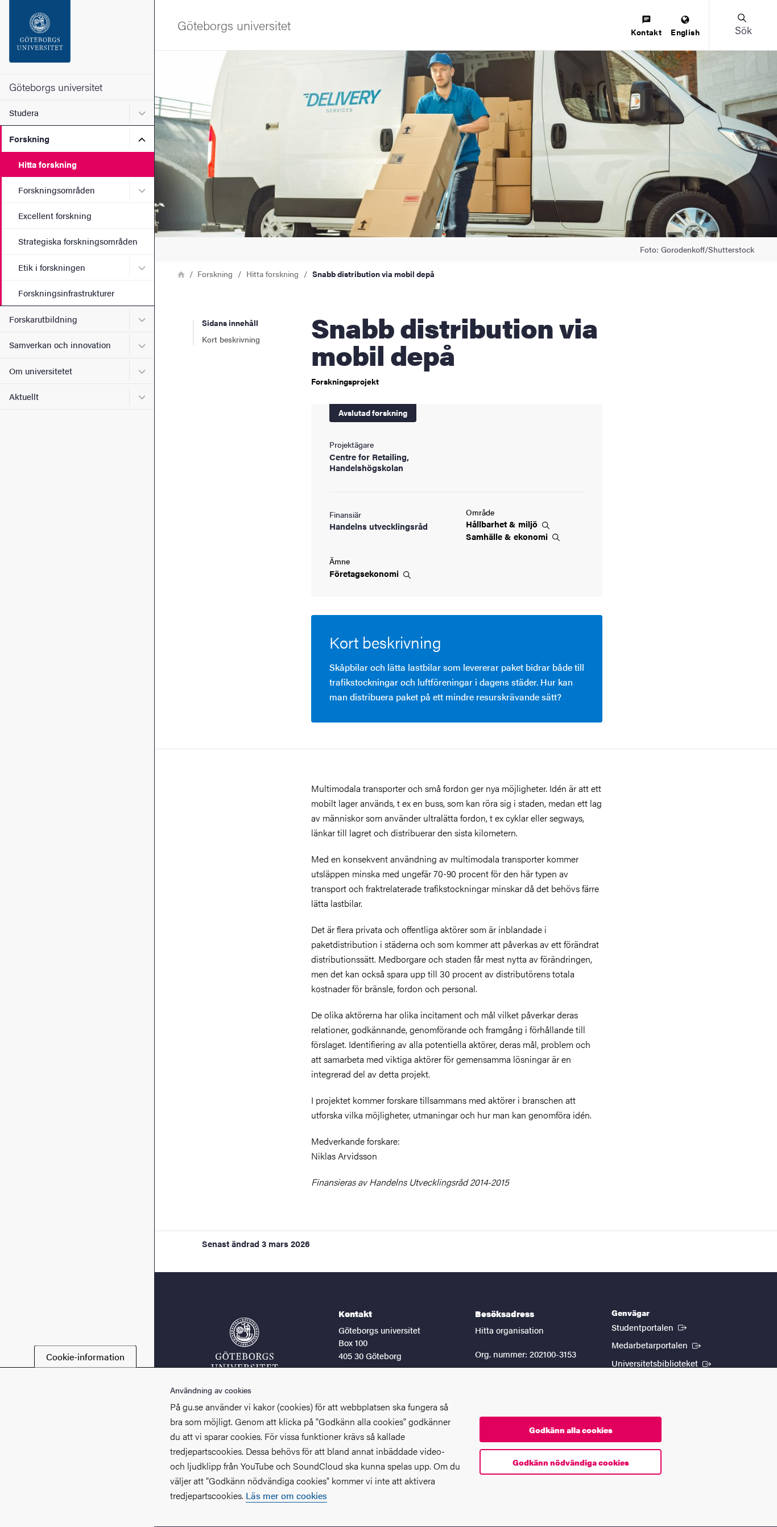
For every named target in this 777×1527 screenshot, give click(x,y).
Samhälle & (508, 536)
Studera (24, 112)
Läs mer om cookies (286, 1495)
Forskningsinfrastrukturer (66, 293)
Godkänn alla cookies (571, 1429)
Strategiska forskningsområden (78, 241)
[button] (743, 25)
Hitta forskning (47, 164)
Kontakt (646, 32)
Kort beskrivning (231, 339)
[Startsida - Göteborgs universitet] (77, 37)
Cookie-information (85, 1356)
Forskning (29, 139)
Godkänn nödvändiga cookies (571, 1462)
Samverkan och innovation (60, 344)
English (685, 32)
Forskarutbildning (43, 319)
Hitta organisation (509, 1330)
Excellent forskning (55, 215)
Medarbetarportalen (657, 1344)
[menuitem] (646, 26)
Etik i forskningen (51, 267)
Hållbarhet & (503, 524)
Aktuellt (24, 396)
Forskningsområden (56, 190)
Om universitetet (40, 371)
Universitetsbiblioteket (662, 1362)
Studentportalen (650, 1326)
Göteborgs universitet (55, 87)
